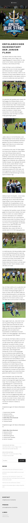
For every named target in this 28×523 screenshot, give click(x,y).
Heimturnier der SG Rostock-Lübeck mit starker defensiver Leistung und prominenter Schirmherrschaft (13, 478)
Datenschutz (5, 516)
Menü (15, 2)
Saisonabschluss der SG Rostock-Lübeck (12, 469)
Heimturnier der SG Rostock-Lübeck (11, 482)
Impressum (5, 515)
